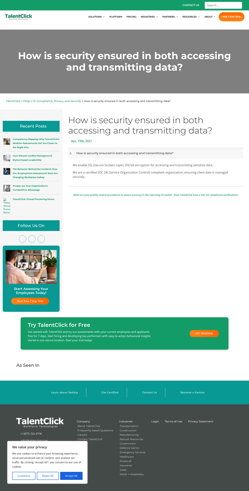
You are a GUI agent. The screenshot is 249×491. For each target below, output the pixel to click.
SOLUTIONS (95, 16)
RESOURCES (189, 16)
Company (83, 421)
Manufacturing (129, 434)
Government (128, 443)
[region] (47, 462)
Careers (82, 434)
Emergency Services (132, 452)
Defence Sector (129, 447)
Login (155, 421)
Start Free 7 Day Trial (30, 301)
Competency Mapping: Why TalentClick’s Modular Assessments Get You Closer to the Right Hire (36, 143)
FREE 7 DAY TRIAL (231, 16)
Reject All (47, 475)
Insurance (126, 465)
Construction (128, 430)
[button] (156, 153)
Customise (23, 475)
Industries (126, 421)
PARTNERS (168, 16)
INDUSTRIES (148, 16)
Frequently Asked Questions (95, 430)
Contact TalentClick (89, 439)
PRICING (131, 16)
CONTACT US (190, 5)
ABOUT (208, 16)
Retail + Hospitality (132, 474)
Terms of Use (173, 421)
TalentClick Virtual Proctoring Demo (33, 199)
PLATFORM (115, 16)
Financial (125, 461)
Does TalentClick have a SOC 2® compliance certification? (206, 195)
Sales (123, 469)
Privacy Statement (200, 421)
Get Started (204, 333)
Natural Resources (131, 439)
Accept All (71, 475)
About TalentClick (88, 426)
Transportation (129, 426)
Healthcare (127, 456)
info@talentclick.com (34, 440)
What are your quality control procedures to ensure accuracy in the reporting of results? (122, 195)
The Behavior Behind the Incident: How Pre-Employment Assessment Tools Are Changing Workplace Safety (35, 173)
